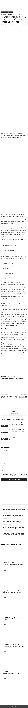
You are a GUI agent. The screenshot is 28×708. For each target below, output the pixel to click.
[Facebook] (2, 27)
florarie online (11, 378)
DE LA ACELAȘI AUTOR (18, 419)
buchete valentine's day (18, 376)
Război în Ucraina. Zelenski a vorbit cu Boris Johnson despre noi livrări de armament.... (13, 516)
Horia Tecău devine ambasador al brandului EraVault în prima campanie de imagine (18, 438)
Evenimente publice (7, 518)
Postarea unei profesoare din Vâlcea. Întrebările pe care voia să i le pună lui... (12, 522)
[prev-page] (2, 443)
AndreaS (4, 570)
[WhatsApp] (12, 27)
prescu (6, 24)
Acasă (2, 9)
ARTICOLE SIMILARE (6, 419)
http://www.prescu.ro (14, 413)
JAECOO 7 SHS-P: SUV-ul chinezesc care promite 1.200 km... (14, 645)
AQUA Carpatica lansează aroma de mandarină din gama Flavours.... (14, 592)
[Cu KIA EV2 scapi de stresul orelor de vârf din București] (14, 608)
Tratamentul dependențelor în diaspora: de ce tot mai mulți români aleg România (17, 424)
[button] (2, 2)
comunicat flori (5, 378)
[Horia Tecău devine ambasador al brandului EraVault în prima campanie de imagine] (4, 437)
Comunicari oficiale (9, 9)
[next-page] (4, 443)
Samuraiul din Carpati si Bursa (7, 397)
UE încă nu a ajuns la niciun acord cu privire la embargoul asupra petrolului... (14, 528)
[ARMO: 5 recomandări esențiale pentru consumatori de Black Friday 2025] (4, 431)
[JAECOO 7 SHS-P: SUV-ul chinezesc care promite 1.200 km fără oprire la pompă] (14, 635)
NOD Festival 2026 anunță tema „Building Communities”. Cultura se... (13, 564)
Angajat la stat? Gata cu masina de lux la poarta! (20, 397)
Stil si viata (10, 12)
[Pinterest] (9, 27)
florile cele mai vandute (11, 380)
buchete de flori (10, 376)
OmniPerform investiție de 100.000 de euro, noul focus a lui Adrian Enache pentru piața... (14, 534)
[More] (15, 27)
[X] (5, 27)
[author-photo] (14, 409)
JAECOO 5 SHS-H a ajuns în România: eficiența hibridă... (11, 672)
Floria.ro (24, 239)
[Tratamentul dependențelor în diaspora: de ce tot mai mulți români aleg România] (4, 424)
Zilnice (4, 536)
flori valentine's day (19, 378)
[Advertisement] (14, 6)
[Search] (26, 2)
